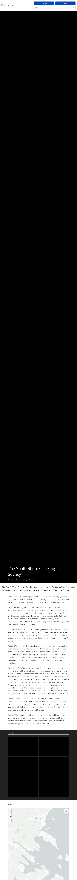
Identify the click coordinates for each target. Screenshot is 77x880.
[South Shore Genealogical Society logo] (23, 746)
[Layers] (66, 811)
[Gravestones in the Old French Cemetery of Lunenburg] (54, 767)
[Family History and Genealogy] (54, 787)
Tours (65, 3)
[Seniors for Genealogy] (23, 787)
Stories (44, 3)
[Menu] (73, 7)
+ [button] (10, 810)
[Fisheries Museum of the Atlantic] (23, 767)
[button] (10, 816)
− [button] (10, 813)
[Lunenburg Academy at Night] (54, 746)
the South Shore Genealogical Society (22, 580)
